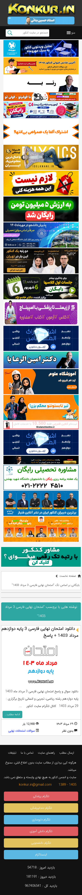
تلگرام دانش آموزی (41, 831)
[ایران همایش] (41, 477)
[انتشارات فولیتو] (41, 209)
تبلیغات (12, 752)
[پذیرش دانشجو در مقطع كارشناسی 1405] (41, 235)
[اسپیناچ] (41, 312)
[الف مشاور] (41, 407)
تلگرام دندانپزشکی (41, 808)
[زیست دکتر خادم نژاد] (41, 110)
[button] (73, 32)
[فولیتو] (41, 96)
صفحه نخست (67, 576)
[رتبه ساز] (41, 83)
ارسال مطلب (66, 752)
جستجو (10, 33)
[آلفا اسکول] (41, 131)
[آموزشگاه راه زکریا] (41, 460)
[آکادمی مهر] (41, 529)
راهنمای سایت (46, 752)
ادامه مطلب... (12, 714)
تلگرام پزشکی (41, 796)
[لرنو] (41, 183)
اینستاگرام (41, 854)
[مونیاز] (41, 503)
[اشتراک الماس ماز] (41, 338)
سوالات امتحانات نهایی (21, 730)
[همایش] (41, 260)
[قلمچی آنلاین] (41, 425)
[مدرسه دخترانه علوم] (41, 381)
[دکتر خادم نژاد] (41, 286)
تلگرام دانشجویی (41, 843)
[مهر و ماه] (41, 48)
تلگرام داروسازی (41, 819)
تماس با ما (27, 752)
